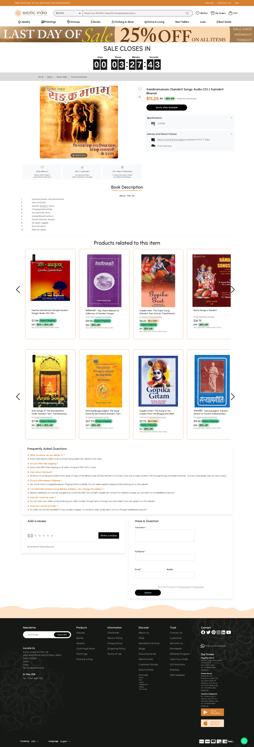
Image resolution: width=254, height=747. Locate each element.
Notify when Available (167, 107)
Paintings (81, 654)
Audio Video (61, 77)
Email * (138, 569)
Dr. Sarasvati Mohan (205, 317)
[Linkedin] (223, 633)
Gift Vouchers (177, 664)
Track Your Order (179, 659)
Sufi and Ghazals (79, 77)
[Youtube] (228, 633)
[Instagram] (218, 633)
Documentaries (147, 654)
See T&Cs (47, 177)
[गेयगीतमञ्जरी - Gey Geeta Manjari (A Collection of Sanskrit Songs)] (104, 306)
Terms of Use (184, 587)
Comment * (140, 527)
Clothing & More (85, 648)
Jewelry (80, 643)
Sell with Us (176, 643)
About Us (144, 633)
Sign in (209, 3)
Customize (176, 638)
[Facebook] (203, 633)
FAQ (237, 3)
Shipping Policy (116, 648)
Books (50, 77)
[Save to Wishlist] (140, 90)
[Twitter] (208, 633)
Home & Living (84, 659)
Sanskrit (44, 206)
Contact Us (176, 633)
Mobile (170, 569)
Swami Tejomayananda (152, 317)
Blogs (142, 648)
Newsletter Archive (149, 643)
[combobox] (133, 13)
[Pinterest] (214, 633)
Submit (147, 592)
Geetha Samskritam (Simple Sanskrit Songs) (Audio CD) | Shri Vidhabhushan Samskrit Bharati (50, 313)
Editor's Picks (146, 670)
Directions (204, 670)
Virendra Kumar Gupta (98, 417)
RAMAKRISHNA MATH (157, 417)
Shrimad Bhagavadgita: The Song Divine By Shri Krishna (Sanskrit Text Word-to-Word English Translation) (103, 414)
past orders (118, 501)
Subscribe (62, 634)
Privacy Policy (198, 587)
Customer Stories (148, 664)
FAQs (141, 638)
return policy (220, 475)
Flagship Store (207, 658)
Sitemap (174, 670)
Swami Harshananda (43, 417)
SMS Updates (177, 675)
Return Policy (114, 638)
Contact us (224, 3)
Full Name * (140, 551)
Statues (80, 633)
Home (41, 77)
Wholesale (176, 648)
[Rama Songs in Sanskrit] (212, 306)
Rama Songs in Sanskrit (205, 310)
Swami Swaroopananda (206, 417)
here (96, 501)
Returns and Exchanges (170, 139)
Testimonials (146, 659)
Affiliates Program (180, 654)
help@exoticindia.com (165, 492)
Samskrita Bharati (103, 317)
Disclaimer (113, 633)
